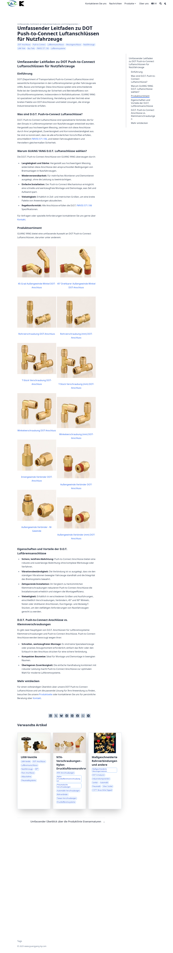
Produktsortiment (140, 95)
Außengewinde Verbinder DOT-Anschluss (76, 486)
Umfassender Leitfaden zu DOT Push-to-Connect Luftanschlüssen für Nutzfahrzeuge (141, 63)
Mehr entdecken (139, 123)
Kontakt (21, 219)
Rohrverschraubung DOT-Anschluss (36, 333)
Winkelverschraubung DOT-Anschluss (36, 430)
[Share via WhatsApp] (83, 716)
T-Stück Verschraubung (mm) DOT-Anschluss (76, 386)
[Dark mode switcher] (165, 3)
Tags (19, 941)
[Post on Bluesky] (61, 716)
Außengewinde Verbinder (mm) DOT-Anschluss (76, 536)
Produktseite (45, 694)
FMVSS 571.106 (39, 138)
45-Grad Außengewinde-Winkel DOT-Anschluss (36, 285)
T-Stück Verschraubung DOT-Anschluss (36, 382)
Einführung (137, 71)
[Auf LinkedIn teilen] (50, 716)
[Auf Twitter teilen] (56, 716)
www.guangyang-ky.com (35, 946)
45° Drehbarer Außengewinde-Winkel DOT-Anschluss (76, 285)
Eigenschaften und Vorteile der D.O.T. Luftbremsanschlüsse (142, 103)
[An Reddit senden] (67, 716)
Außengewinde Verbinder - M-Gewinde (36, 529)
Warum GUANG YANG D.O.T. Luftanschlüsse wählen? (142, 88)
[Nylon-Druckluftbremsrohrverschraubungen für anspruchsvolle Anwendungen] (69, 771)
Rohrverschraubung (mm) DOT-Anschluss (76, 335)
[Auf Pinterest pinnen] (72, 716)
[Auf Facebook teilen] (77, 716)
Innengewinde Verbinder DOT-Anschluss (36, 478)
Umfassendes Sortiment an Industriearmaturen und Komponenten (47, 24)
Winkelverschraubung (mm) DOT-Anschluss (76, 436)
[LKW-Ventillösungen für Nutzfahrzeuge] (34, 771)
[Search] (160, 3)
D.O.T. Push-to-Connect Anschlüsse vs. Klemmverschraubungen (143, 114)
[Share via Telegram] (88, 716)
